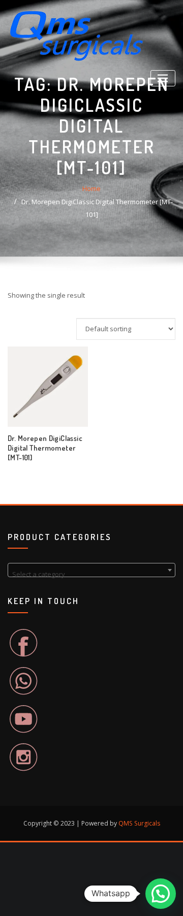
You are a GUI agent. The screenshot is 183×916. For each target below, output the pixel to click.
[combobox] (91, 570)
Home (91, 188)
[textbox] (91, 573)
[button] (160, 893)
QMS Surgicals (139, 823)
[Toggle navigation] (162, 78)
